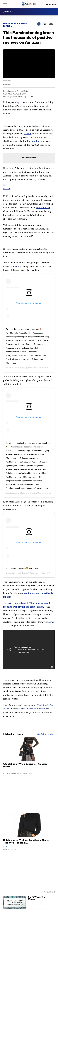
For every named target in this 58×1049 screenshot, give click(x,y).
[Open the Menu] (4, 4)
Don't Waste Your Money (33, 708)
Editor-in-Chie (43, 207)
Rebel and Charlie (28, 493)
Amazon (6, 188)
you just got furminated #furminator (22, 568)
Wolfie (23, 368)
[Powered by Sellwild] (51, 892)
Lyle (22, 573)
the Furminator (31, 141)
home (51, 621)
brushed (14, 266)
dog (17, 102)
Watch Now (50, 4)
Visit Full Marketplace (46, 734)
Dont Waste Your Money (15, 25)
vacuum (27, 133)
